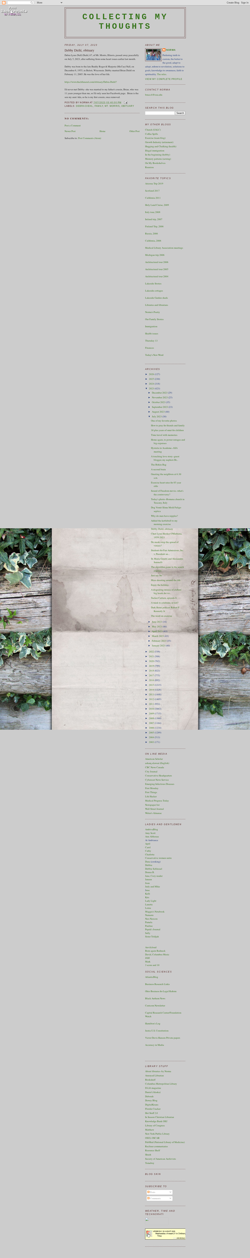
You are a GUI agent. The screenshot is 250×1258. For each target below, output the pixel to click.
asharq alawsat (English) (157, 763)
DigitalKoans (151, 1104)
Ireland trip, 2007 (153, 219)
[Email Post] (125, 102)
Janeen (148, 879)
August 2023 (158, 411)
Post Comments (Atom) (89, 138)
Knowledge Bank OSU (156, 1121)
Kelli (147, 893)
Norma (171, 50)
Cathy (148, 850)
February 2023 (159, 640)
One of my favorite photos (164, 420)
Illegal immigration (154, 150)
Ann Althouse (152, 836)
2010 (152, 708)
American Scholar (154, 758)
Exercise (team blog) (155, 138)
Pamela (148, 922)
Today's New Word (154, 355)
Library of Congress (155, 1125)
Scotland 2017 (152, 190)
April (147, 843)
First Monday (151, 788)
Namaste (149, 915)
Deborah (149, 1096)
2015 (152, 684)
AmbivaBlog (151, 829)
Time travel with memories (164, 435)
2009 (152, 713)
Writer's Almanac (153, 813)
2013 (152, 694)
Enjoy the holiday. (160, 585)
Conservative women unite (158, 858)
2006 (152, 727)
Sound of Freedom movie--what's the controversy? (167, 492)
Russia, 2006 (151, 233)
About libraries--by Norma (158, 1071)
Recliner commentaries (156, 1146)
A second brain (158, 469)
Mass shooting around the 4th (165, 580)
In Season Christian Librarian (159, 1117)
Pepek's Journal (152, 929)
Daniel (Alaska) (153, 1092)
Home (102, 131)
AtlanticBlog (151, 977)
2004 (152, 737)
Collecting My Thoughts (125, 21)
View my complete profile (163, 79)
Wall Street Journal (154, 808)
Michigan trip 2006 (155, 255)
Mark (147, 961)
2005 (152, 732)
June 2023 (157, 621)
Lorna (148, 908)
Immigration (151, 326)
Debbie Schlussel (153, 868)
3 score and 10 (152, 965)
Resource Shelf (152, 1150)
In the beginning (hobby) (157, 154)
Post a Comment (73, 125)
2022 (152, 651)
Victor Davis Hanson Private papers (162, 1037)
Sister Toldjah (152, 936)
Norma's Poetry (152, 312)
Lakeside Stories (153, 283)
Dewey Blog (151, 1100)
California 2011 (153, 197)
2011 (152, 704)
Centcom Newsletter (155, 1005)
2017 (152, 675)
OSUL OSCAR (152, 1138)
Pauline (149, 925)
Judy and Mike (152, 886)
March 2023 (158, 636)
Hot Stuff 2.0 (151, 1113)
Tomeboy (149, 1163)
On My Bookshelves (155, 163)
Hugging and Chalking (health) (160, 146)
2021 (152, 656)
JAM (147, 958)
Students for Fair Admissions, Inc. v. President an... (167, 552)
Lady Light (150, 900)
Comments (155, 1198)
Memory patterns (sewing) (158, 158)
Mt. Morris (112, 106)
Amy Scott (150, 833)
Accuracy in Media (154, 1045)
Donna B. (149, 872)
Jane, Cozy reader (154, 875)
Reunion (149, 167)
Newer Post (70, 131)
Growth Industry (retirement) (159, 142)
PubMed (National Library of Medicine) (165, 1142)
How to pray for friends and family (168, 425)
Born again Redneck (155, 950)
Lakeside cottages (154, 290)
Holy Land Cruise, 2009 (157, 205)
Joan (147, 883)
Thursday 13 (151, 340)
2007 (152, 723)
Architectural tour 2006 (156, 262)
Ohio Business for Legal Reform (160, 991)
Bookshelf (150, 1079)
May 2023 (157, 626)
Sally (147, 933)
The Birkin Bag (158, 464)
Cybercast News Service (157, 779)
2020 (152, 661)
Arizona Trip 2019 (154, 183)
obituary (127, 106)
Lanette (149, 904)
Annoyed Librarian (154, 1075)
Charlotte (149, 854)
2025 (152, 379)
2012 (152, 699)
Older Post (134, 131)
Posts (152, 1192)
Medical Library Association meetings (164, 247)
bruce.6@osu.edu (153, 94)
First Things (151, 792)
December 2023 (160, 392)
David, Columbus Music (157, 954)
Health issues (151, 333)
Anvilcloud (150, 947)
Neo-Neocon (151, 918)
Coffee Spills (151, 134)
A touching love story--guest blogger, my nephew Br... (165, 458)
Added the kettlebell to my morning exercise (164, 522)
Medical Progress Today (157, 800)
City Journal (151, 771)
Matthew (149, 1129)
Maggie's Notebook (155, 911)
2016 (152, 680)
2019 (152, 665)
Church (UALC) (153, 129)
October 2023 (159, 402)
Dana (147, 861)
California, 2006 (153, 240)
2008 (152, 718)
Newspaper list (152, 804)
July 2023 (157, 416)
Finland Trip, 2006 (154, 226)
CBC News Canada (154, 767)
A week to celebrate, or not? (164, 602)
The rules (161, 74)
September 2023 (160, 407)
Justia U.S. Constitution (157, 1030)
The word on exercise (161, 615)
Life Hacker (151, 796)
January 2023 (159, 645)
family (99, 106)
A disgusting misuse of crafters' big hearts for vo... (166, 591)
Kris (147, 897)
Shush (148, 1154)
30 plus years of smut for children (167, 430)
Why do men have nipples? (164, 515)
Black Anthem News (155, 998)
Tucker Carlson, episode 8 (164, 598)
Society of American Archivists (160, 1158)
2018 (152, 670)
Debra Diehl (84, 106)
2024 (152, 383)
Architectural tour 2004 (156, 276)
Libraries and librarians (156, 305)
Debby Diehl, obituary (79, 50)
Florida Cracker (153, 1108)
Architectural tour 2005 (156, 269)
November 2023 (160, 397)
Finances (149, 347)
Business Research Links (157, 984)
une (148, 890)
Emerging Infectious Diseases (159, 784)
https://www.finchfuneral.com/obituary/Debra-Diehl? (91, 82)
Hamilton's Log (152, 1023)
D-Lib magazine (153, 1088)
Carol (148, 847)
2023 (152, 388)
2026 (152, 374)
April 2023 (157, 631)
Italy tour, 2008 (152, 212)
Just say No (156, 575)
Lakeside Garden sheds (156, 297)
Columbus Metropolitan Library (161, 1083)
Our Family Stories (154, 319)
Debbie (148, 865)
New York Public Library (157, 1133)
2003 (152, 742)
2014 (152, 689)
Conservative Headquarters (158, 775)
